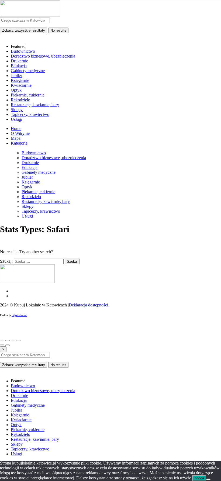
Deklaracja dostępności (88, 305)
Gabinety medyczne (39, 172)
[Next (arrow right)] (7, 345)
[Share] (7, 340)
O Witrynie (20, 133)
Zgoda (199, 478)
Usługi (27, 216)
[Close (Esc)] (2, 340)
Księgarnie (31, 182)
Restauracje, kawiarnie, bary (46, 201)
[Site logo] (30, 15)
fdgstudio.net (19, 315)
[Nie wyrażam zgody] (208, 479)
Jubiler (27, 177)
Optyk (27, 187)
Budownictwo (34, 153)
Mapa (15, 138)
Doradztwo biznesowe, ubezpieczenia (54, 157)
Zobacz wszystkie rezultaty (23, 30)
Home (16, 128)
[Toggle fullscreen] (13, 340)
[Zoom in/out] (18, 340)
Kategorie (19, 143)
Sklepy (27, 206)
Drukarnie (30, 162)
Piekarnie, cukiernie (38, 191)
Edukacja (29, 167)
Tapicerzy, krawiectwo (41, 211)
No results (58, 30)
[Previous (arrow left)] (2, 345)
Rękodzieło (31, 196)
